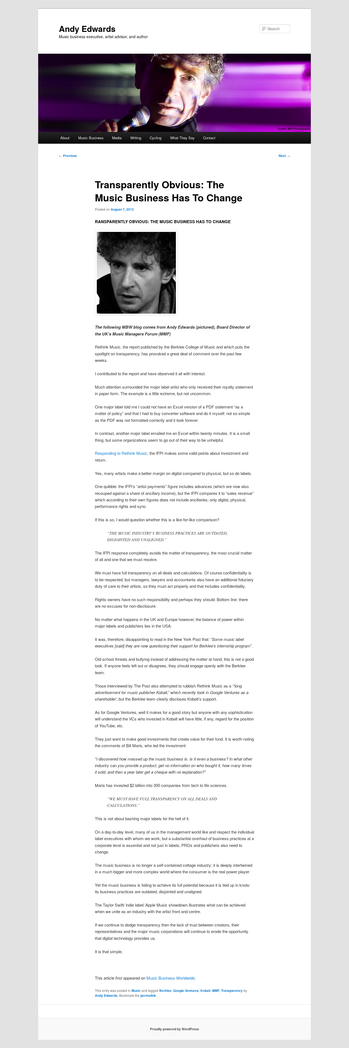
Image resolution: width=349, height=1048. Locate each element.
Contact (209, 137)
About (65, 137)
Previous (68, 155)
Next (284, 155)
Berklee (165, 990)
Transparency (232, 990)
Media (117, 137)
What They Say (182, 137)
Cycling (155, 137)
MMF (215, 990)
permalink (148, 995)
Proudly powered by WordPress (174, 1028)
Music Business (91, 137)
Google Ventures (186, 990)
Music (136, 990)
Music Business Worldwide (170, 978)
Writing (135, 137)
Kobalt (205, 990)
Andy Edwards (87, 28)
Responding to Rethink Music (121, 453)
